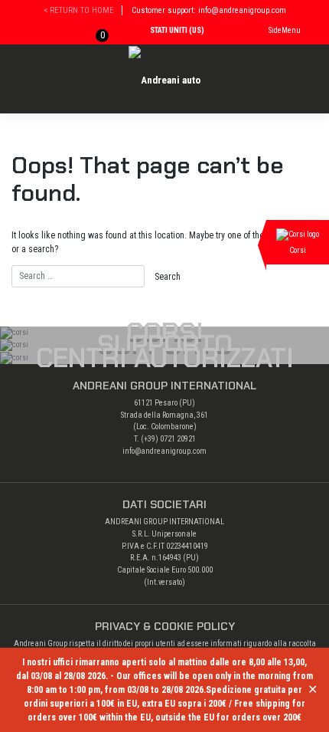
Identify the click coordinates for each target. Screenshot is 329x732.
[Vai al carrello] (91, 33)
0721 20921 (178, 439)
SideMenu (285, 30)
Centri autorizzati (165, 358)
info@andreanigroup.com (164, 451)
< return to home (79, 10)
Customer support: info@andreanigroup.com (209, 10)
